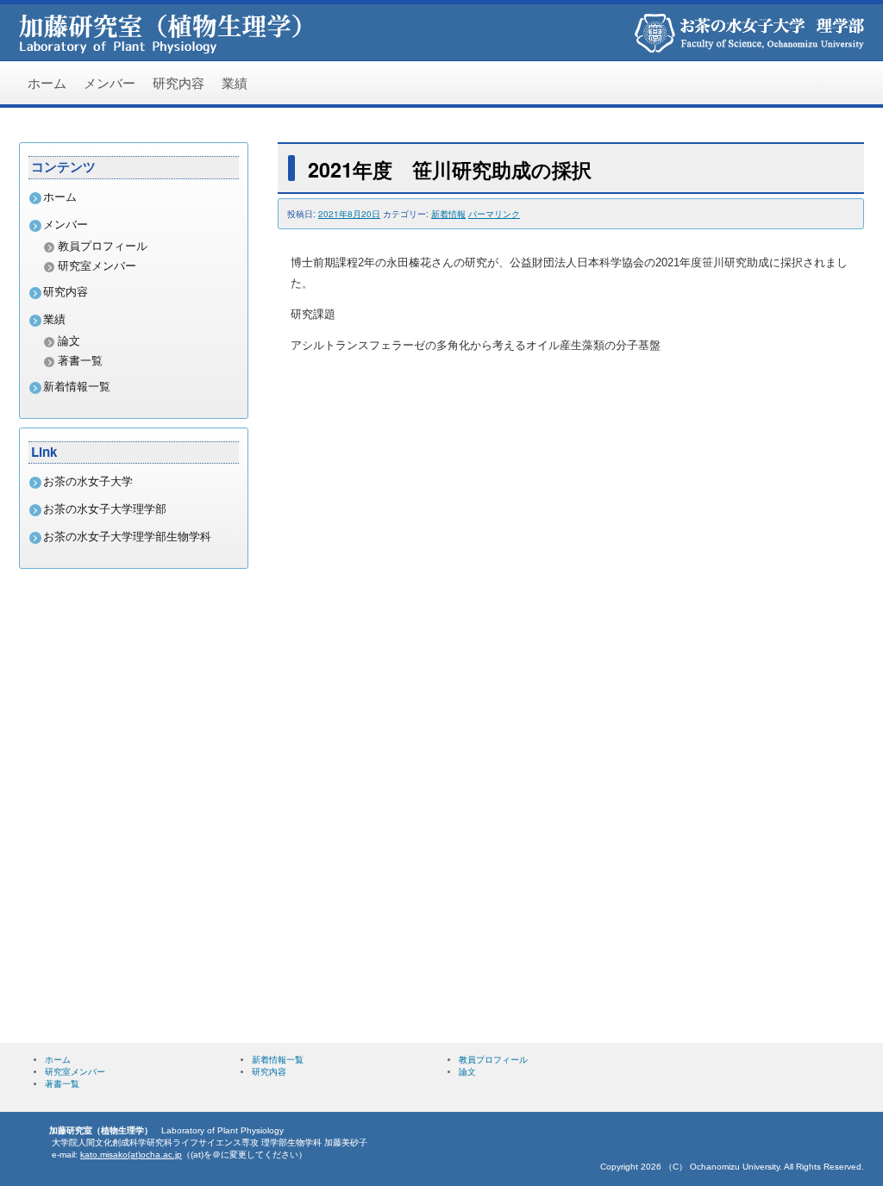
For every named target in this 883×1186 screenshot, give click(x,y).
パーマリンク (494, 214)
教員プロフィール (102, 246)
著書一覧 (80, 360)
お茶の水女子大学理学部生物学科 (127, 536)
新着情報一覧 (76, 386)
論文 (69, 340)
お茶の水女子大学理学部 (104, 508)
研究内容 (178, 82)
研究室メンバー (97, 265)
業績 (234, 82)
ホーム (47, 82)
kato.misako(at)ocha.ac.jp (131, 1154)
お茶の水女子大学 (88, 481)
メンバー (109, 82)
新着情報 (448, 214)
